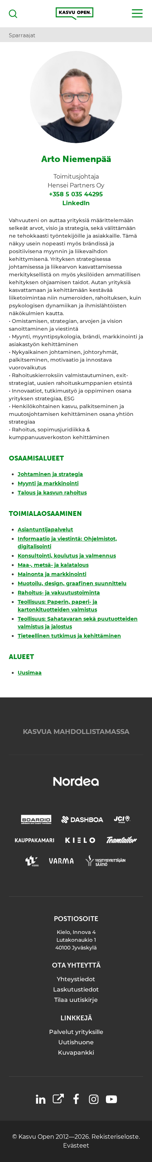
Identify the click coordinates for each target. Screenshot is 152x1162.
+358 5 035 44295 (76, 194)
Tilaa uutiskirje (76, 999)
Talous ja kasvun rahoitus (52, 492)
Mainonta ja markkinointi (52, 574)
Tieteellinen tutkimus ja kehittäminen (69, 635)
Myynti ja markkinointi (48, 483)
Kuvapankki (76, 1052)
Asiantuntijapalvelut (45, 529)
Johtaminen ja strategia (50, 474)
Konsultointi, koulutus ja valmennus (67, 555)
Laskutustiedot (76, 989)
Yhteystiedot (76, 979)
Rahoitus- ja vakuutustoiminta (59, 592)
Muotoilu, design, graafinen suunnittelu (72, 583)
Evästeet (76, 1145)
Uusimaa (30, 672)
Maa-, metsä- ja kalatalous (53, 565)
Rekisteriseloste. (115, 1136)
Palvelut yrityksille (76, 1031)
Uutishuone (76, 1042)
